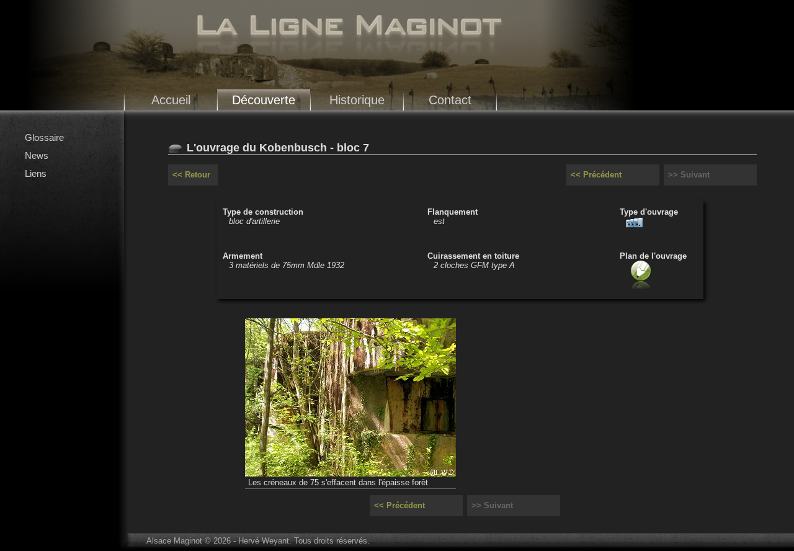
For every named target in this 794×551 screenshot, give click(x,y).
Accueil (170, 99)
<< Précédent (596, 174)
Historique (357, 99)
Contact (450, 99)
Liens (36, 173)
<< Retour (191, 174)
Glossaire (44, 137)
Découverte (263, 99)
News (36, 155)
